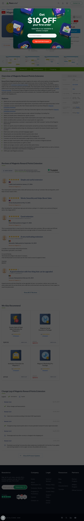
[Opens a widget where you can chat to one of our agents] (72, 511)
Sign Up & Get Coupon (42, 41)
